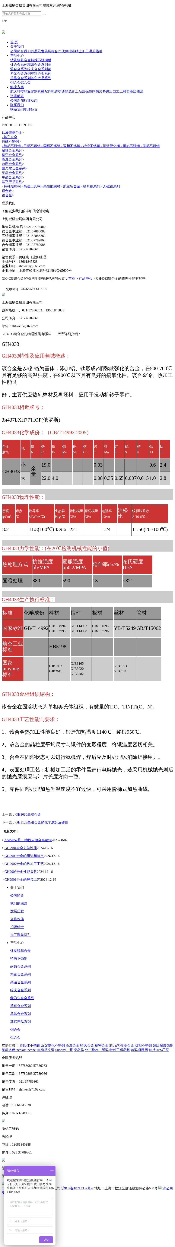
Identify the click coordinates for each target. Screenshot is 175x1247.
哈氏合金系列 (20, 990)
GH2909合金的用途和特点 (24, 856)
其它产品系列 (20, 1022)
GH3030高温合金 (28, 814)
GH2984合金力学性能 (20, 848)
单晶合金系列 (20, 1014)
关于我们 (17, 46)
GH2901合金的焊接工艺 (22, 879)
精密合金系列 (20, 974)
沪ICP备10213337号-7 (77, 1188)
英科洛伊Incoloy (14, 1050)
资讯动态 (17, 96)
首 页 (14, 42)
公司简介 (17, 895)
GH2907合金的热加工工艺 (24, 864)
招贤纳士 (17, 927)
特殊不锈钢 (18, 958)
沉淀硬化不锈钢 (53, 1045)
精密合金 (101, 1045)
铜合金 (15, 1029)
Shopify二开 (64, 1050)
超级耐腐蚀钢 (163, 1045)
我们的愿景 (18, 903)
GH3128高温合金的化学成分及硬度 (41, 822)
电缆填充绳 (45, 1050)
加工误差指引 (20, 935)
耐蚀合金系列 (20, 966)
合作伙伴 (17, 919)
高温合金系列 (20, 982)
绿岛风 (79, 1050)
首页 (71, 278)
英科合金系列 (20, 1006)
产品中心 (17, 55)
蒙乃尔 (114, 1045)
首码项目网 (139, 1050)
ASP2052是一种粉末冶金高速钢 (28, 840)
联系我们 (17, 105)
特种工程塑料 (119, 1050)
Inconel (31, 1050)
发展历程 (17, 911)
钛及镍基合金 (20, 950)
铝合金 (15, 1037)
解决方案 (17, 87)
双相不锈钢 (143, 1045)
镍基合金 (127, 1045)
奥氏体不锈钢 (30, 1045)
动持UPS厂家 (159, 1050)
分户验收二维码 (97, 1050)
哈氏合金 (87, 1045)
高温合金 (72, 1045)
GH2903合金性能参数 (20, 871)
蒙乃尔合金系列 (22, 998)
